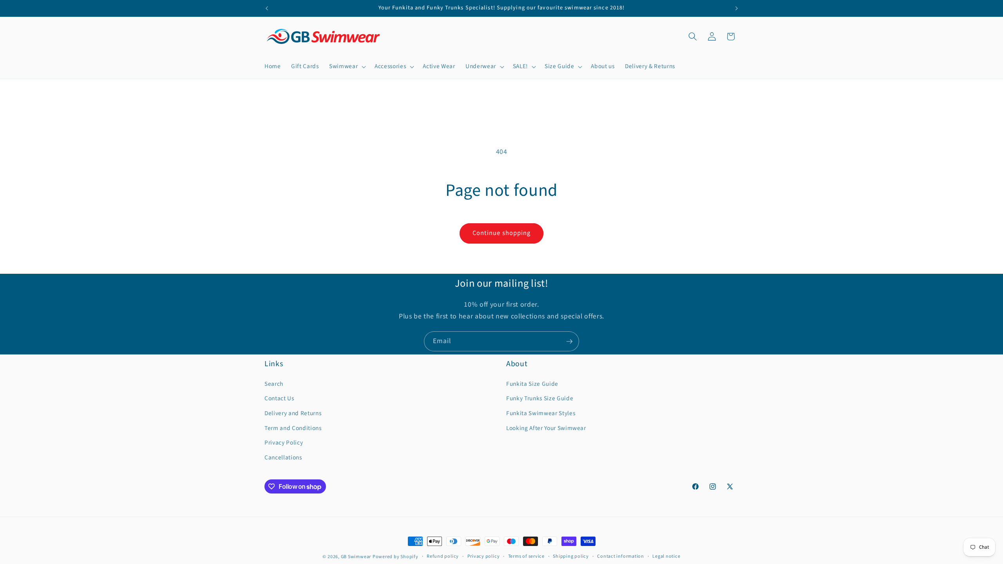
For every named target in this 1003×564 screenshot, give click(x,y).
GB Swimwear (356, 556)
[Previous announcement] (266, 8)
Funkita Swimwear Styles (540, 413)
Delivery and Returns (292, 413)
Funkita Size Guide (532, 384)
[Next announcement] (736, 8)
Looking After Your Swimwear (546, 428)
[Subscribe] (569, 341)
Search (273, 384)
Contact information (620, 556)
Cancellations (283, 457)
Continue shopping (502, 233)
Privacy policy (483, 556)
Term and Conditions (293, 428)
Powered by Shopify (395, 556)
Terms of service (526, 556)
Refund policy (443, 556)
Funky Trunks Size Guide (539, 398)
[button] (346, 67)
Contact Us (279, 398)
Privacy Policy (283, 442)
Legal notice (666, 556)
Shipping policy (571, 556)
